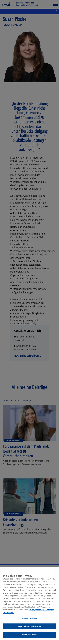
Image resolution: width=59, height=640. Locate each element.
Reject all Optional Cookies (29, 626)
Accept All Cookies (29, 634)
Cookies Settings (29, 618)
